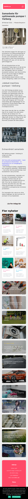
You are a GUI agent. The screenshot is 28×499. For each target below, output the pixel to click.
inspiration (5, 25)
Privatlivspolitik (16, 496)
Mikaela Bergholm (19, 22)
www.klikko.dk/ (15, 477)
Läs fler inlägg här (14, 204)
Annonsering (14, 485)
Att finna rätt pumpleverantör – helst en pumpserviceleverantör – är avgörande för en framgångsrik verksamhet (13, 162)
